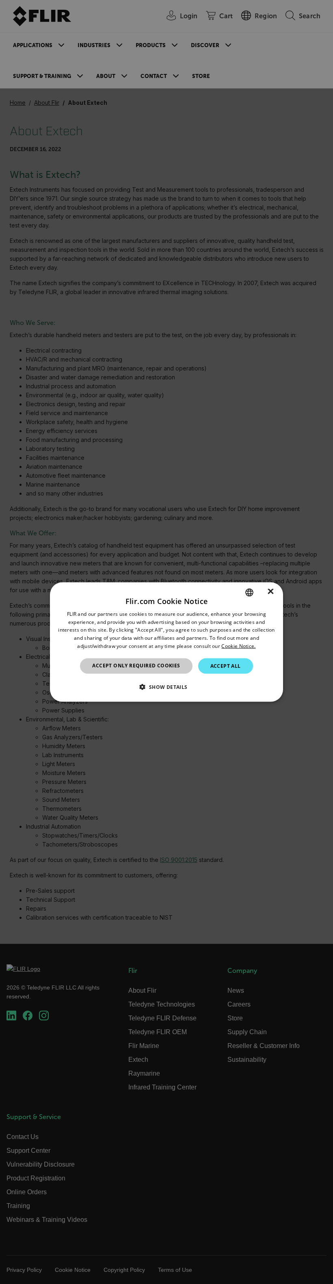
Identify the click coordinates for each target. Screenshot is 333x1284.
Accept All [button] (225, 665)
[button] (166, 687)
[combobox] (249, 592)
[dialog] (166, 642)
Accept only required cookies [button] (136, 665)
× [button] (270, 592)
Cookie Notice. (238, 646)
